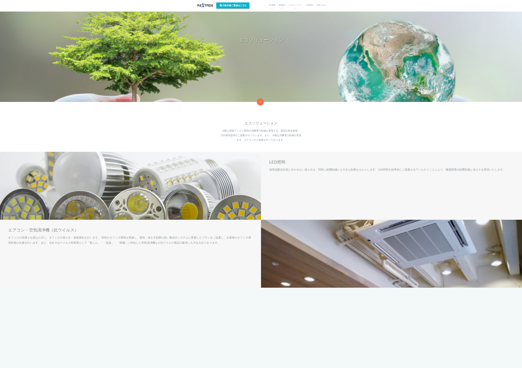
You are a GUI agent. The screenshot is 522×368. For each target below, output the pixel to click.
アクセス (249, 327)
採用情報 (309, 5)
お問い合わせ (321, 5)
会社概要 (272, 5)
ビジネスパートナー (295, 5)
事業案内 (282, 5)
